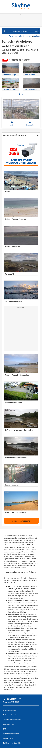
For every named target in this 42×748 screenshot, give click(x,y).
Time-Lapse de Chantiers (12, 719)
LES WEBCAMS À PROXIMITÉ (14, 135)
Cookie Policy (8, 738)
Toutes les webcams (21, 520)
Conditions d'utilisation (11, 733)
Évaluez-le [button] (30, 125)
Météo (12, 125)
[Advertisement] (21, 21)
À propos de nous (9, 710)
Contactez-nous (8, 724)
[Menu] (36, 31)
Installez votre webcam (11, 715)
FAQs (5, 729)
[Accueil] (4, 31)
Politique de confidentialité (12, 743)
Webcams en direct (20, 31)
